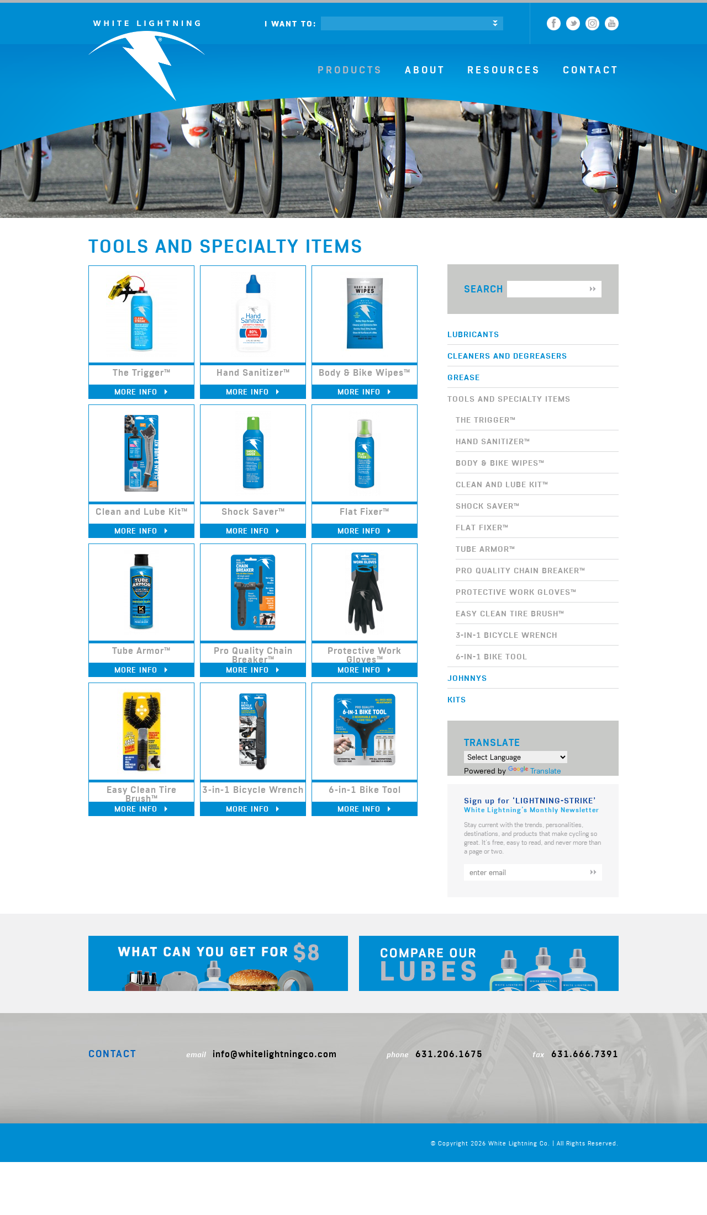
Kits (456, 699)
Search (483, 289)
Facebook (554, 23)
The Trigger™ (486, 419)
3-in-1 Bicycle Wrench (506, 635)
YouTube (612, 23)
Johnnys (467, 678)
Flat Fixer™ (482, 527)
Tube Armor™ (485, 548)
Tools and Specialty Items (509, 398)
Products (350, 70)
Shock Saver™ (488, 505)
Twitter (573, 23)
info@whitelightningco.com (275, 1053)
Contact (591, 70)
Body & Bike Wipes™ (500, 462)
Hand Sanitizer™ (493, 441)
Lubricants (473, 334)
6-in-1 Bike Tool (491, 656)
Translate (545, 771)
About (425, 70)
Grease (463, 377)
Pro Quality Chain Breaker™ (520, 570)
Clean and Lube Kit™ (502, 484)
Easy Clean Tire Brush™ (510, 613)
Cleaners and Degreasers (507, 355)
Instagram (592, 23)
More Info (137, 391)
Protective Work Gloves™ (516, 591)
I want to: (290, 23)
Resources (504, 70)
